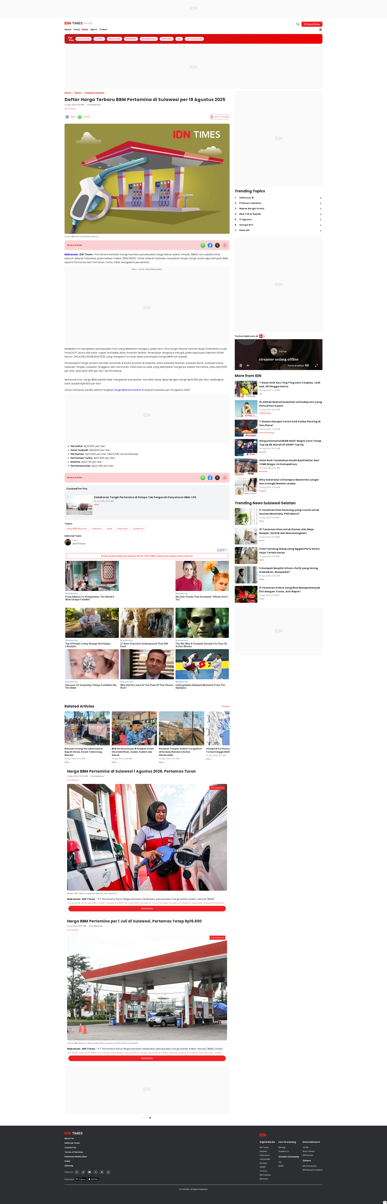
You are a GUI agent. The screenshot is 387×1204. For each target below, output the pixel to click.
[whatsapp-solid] (202, 245)
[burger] (320, 29)
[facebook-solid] (210, 245)
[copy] (224, 245)
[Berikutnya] (230, 716)
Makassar (71, 254)
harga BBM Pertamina (127, 390)
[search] (298, 24)
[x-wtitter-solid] (217, 245)
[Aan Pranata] (68, 542)
